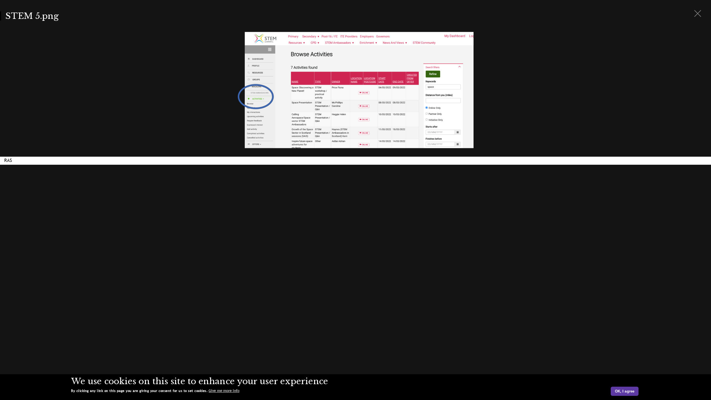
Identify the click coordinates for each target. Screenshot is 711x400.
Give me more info (224, 390)
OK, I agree (624, 391)
